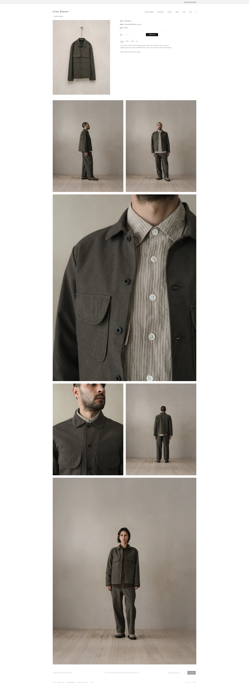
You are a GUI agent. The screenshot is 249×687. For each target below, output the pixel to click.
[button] (195, 12)
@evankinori (68, 673)
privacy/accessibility (82, 682)
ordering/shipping (70, 682)
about (54, 682)
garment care (61, 682)
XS (121, 35)
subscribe (191, 673)
